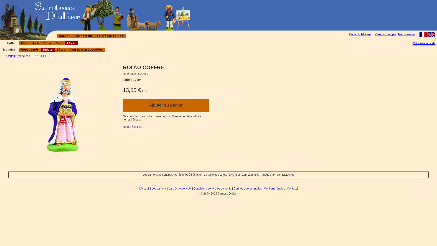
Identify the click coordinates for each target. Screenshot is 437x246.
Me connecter (406, 34)
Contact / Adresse (360, 34)
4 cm (36, 43)
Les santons (83, 36)
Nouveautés (30, 49)
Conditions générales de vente (212, 188)
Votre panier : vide (424, 43)
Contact (292, 188)
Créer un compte (385, 34)
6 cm (47, 43)
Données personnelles (248, 188)
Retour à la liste (132, 126)
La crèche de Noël (110, 36)
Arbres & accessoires (86, 49)
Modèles (23, 56)
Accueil (64, 36)
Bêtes (61, 49)
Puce (24, 43)
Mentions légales (274, 188)
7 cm (59, 43)
